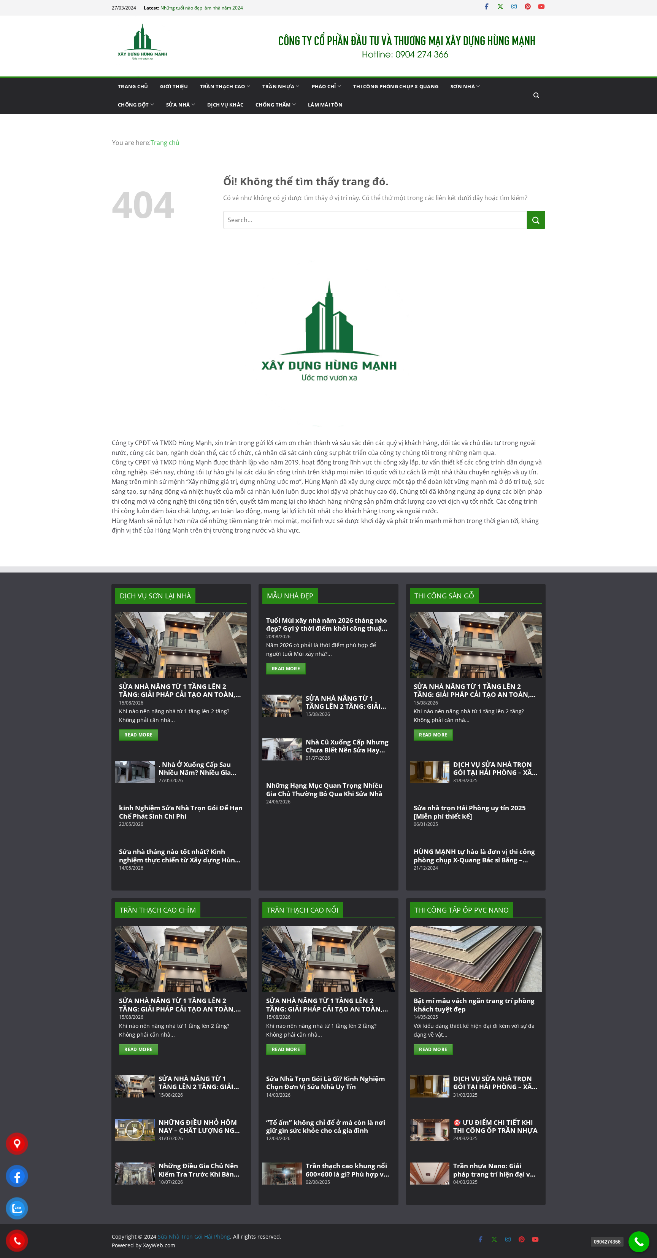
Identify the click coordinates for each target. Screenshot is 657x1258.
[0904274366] (638, 1241)
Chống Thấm (273, 104)
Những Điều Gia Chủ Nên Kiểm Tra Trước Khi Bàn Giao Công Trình (198, 1170)
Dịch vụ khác (225, 104)
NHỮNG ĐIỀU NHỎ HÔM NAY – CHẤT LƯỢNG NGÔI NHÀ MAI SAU (200, 1126)
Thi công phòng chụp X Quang (395, 86)
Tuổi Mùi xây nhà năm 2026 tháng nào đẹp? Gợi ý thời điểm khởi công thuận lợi (326, 624)
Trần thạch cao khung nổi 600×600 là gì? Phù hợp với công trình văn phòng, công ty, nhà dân (348, 1170)
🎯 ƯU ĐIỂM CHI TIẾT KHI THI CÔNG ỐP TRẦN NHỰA (495, 1126)
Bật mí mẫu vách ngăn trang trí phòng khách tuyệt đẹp (474, 1005)
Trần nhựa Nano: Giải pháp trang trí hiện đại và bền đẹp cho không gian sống (493, 1170)
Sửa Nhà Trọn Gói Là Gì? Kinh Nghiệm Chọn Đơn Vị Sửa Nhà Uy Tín (325, 1083)
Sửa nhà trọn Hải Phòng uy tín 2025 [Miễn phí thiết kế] (470, 812)
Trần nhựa (278, 86)
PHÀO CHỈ (324, 86)
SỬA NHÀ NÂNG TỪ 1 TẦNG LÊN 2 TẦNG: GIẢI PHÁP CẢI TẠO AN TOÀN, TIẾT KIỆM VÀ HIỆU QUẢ (177, 690)
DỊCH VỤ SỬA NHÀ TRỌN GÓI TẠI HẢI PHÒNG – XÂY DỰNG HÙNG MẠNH (494, 768)
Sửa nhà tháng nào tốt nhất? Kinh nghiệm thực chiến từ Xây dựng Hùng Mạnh (179, 856)
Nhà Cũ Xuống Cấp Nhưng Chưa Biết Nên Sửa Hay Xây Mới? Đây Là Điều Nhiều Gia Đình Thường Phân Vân (347, 746)
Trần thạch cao (222, 86)
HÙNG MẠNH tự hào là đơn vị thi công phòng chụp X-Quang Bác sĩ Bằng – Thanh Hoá (474, 856)
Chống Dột (133, 104)
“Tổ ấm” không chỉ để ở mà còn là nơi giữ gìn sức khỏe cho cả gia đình (325, 1126)
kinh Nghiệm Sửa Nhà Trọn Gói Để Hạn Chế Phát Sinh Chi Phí (181, 812)
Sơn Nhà (463, 86)
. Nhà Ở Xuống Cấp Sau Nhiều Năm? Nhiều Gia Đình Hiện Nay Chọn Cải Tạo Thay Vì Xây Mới (196, 768)
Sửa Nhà (178, 104)
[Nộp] (536, 220)
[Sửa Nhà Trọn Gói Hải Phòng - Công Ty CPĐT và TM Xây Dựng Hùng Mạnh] (150, 46)
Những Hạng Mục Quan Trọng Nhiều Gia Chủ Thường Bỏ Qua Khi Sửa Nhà (324, 789)
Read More (138, 735)
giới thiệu (174, 86)
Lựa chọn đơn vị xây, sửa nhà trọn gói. (200, 8)
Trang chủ (133, 86)
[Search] (536, 95)
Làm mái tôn (325, 104)
